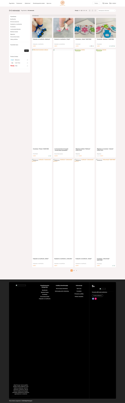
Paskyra (96, 3)
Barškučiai (13, 19)
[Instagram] (95, 299)
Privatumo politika (79, 293)
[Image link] (21, 333)
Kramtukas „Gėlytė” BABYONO (83, 39)
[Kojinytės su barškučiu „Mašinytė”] (42, 28)
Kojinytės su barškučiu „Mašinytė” (41, 39)
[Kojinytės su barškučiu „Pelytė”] (63, 28)
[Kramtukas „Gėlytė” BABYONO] (85, 28)
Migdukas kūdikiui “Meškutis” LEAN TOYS (83, 149)
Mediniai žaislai (14, 31)
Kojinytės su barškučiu (16, 24)
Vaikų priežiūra (14, 39)
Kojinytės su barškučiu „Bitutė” (41, 258)
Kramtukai (12, 26)
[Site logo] (62, 3)
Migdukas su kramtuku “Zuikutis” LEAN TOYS (105, 149)
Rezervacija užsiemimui (62, 288)
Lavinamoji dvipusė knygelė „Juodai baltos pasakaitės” (61, 149)
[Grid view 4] (95, 11)
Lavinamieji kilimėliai (15, 29)
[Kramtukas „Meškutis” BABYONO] (106, 28)
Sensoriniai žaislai (14, 36)
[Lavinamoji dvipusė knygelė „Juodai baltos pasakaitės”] (63, 98)
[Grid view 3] (92, 11)
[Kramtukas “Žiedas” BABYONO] (42, 98)
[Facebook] (93, 299)
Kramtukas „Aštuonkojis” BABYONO (103, 259)
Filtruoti (26, 50)
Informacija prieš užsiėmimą (62, 291)
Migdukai (12, 34)
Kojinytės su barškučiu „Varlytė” (84, 258)
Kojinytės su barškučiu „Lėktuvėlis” (63, 258)
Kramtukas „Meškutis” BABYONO (105, 39)
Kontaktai (79, 291)
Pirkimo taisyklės (79, 296)
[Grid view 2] (90, 11)
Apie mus (79, 288)
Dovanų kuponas (14, 21)
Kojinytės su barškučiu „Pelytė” (62, 39)
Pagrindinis (24, 10)
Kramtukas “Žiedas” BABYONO (41, 148)
